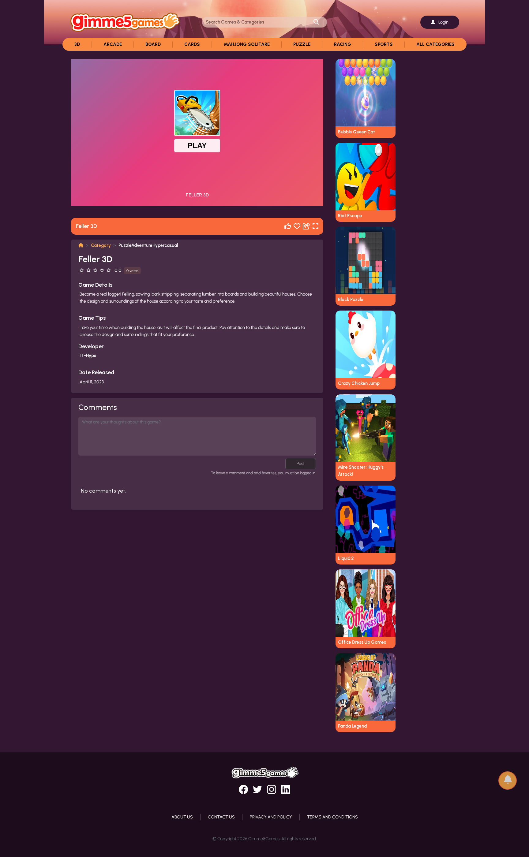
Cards (192, 44)
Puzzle (301, 44)
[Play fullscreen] (315, 226)
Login (442, 22)
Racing (342, 44)
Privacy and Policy (271, 817)
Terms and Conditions (332, 817)
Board (153, 44)
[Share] (306, 226)
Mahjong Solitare (247, 44)
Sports (384, 44)
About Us (182, 817)
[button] (507, 777)
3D (77, 44)
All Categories (435, 44)
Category (101, 245)
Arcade (112, 44)
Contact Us (221, 817)
